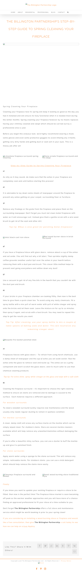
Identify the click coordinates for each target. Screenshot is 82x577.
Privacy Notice (66, 561)
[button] (68, 12)
